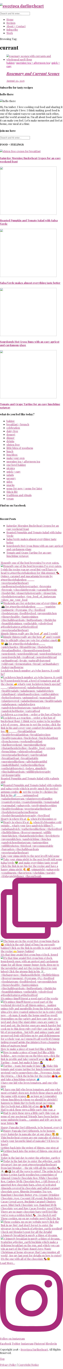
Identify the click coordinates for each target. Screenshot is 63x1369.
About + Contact (16, 26)
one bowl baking (16, 464)
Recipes (10, 23)
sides (9, 481)
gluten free (13, 444)
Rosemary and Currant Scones (32, 73)
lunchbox (11, 454)
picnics (10, 468)
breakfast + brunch (17, 424)
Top (2, 1358)
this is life (12, 491)
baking (10, 63)
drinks (10, 441)
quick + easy (13, 471)
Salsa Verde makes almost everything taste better (30, 283)
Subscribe (12, 29)
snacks (10, 485)
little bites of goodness (19, 448)
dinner (10, 438)
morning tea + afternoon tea (33, 63)
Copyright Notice (28, 1364)
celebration (13, 427)
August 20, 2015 (15, 80)
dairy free (12, 431)
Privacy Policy (8, 1364)
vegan (10, 498)
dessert (10, 434)
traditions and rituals (19, 495)
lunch (9, 451)
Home (9, 19)
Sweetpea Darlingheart (34, 1349)
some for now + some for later (24, 488)
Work (9, 33)
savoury (11, 478)
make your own (15, 458)
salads (10, 475)
